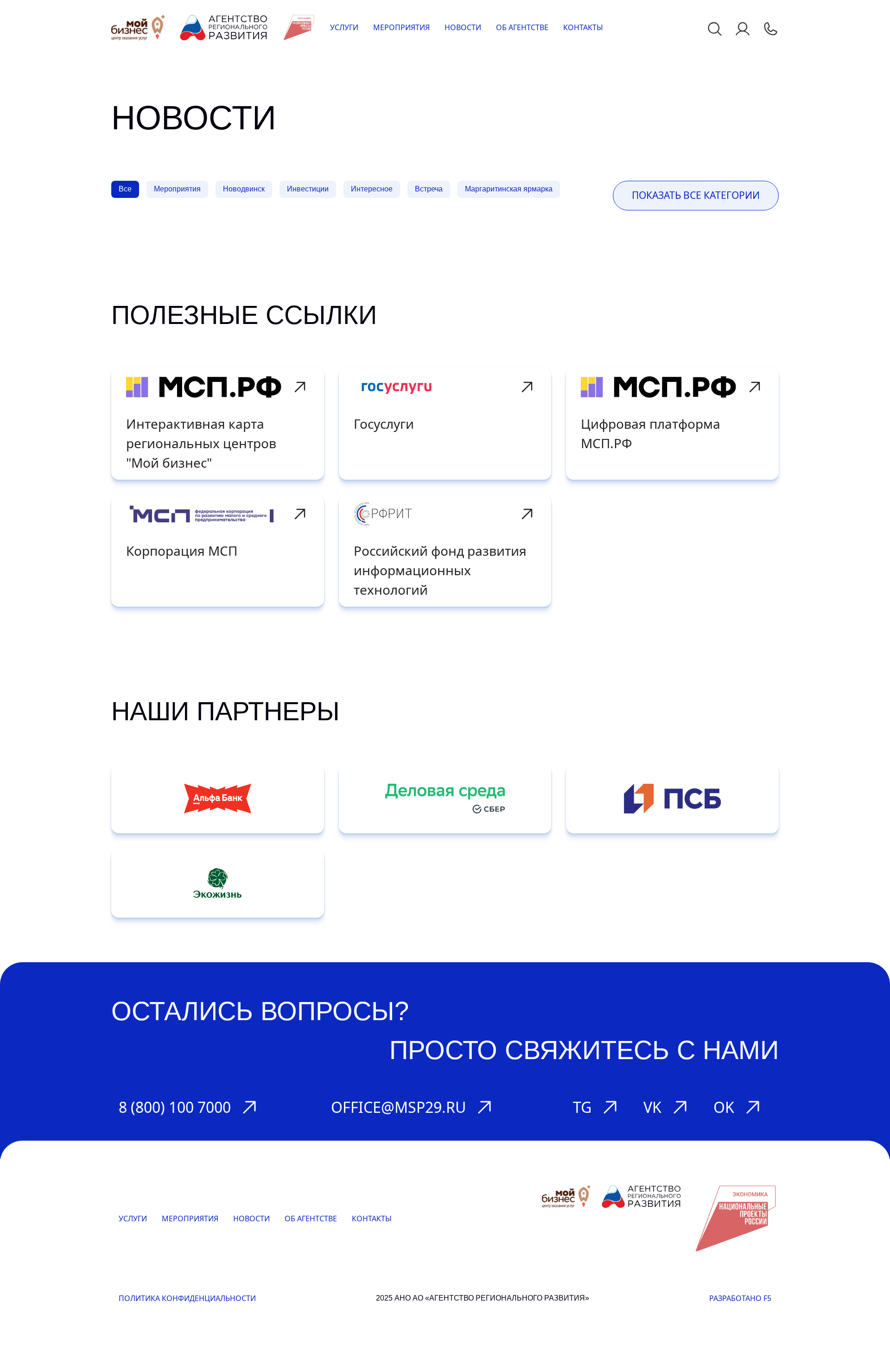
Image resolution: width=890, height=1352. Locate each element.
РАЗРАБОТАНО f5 (740, 1298)
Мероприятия (401, 27)
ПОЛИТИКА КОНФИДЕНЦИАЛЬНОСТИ (187, 1298)
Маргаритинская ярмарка (509, 189)
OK (723, 1107)
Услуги (344, 27)
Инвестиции (308, 189)
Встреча (429, 189)
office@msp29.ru (398, 1107)
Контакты (583, 27)
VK (652, 1107)
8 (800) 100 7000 (175, 1107)
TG (582, 1107)
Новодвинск (244, 189)
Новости (463, 27)
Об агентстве (522, 27)
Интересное (372, 189)
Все (125, 189)
